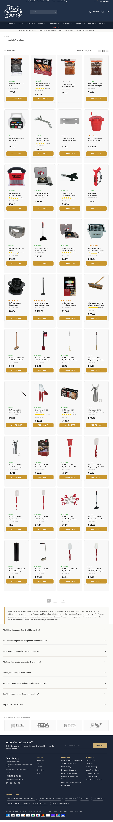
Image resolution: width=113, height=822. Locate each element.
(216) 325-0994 (13, 776)
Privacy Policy (52, 811)
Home (6, 36)
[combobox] (43, 12)
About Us (40, 760)
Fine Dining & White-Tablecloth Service (21, 798)
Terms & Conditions (75, 811)
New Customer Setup (94, 780)
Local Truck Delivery (93, 770)
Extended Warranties (69, 773)
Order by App (91, 763)
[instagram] (19, 783)
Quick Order (90, 760)
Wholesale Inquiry (92, 777)
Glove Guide (66, 785)
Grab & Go (84, 798)
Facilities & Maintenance (60, 803)
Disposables (53, 23)
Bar (20, 23)
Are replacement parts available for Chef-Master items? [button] (25, 683)
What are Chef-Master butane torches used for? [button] (22, 662)
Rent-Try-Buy (66, 767)
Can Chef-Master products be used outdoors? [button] (21, 694)
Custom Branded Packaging (71, 760)
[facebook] (15, 783)
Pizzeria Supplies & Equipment (50, 798)
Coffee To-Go (98, 798)
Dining (40, 23)
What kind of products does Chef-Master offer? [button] (21, 630)
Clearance (56, 27)
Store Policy (63, 811)
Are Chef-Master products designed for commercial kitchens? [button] (27, 640)
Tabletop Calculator (68, 763)
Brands (39, 763)
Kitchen (91, 23)
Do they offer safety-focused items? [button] (17, 672)
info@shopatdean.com (14, 779)
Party (101, 23)
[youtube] (11, 783)
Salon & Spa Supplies (39, 803)
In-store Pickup (91, 767)
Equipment (67, 23)
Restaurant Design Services (71, 782)
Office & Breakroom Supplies (18, 803)
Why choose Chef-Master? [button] (13, 704)
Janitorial (79, 23)
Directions (40, 770)
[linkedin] (7, 783)
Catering (30, 23)
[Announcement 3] (94, 1)
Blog (38, 773)
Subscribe (100, 745)
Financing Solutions (68, 770)
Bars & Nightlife (70, 798)
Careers (39, 767)
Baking (11, 23)
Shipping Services (92, 773)
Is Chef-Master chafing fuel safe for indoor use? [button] (21, 651)
